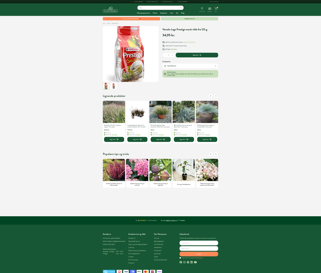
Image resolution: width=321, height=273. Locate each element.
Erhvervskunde (214, 1)
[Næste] (215, 96)
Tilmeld (199, 254)
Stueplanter (163, 13)
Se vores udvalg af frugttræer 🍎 (131, 19)
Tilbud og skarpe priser (143, 13)
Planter (155, 13)
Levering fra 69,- (167, 1)
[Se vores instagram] (184, 262)
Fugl (108, 23)
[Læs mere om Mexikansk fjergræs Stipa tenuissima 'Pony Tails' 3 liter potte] (160, 112)
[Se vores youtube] (195, 262)
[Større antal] (172, 55)
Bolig (182, 13)
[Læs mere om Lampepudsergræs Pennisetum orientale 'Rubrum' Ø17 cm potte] (137, 112)
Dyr (177, 13)
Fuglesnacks (115, 23)
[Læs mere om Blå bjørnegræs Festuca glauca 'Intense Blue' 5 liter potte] (207, 112)
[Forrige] (210, 96)
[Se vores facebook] (181, 262)
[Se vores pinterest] (188, 262)
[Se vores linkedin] (191, 262)
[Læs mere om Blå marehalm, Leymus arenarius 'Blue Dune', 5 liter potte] (184, 112)
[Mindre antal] (165, 55)
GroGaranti (139, 1)
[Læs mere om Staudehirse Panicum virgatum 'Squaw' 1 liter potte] (114, 112)
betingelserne (199, 258)
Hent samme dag (152, 1)
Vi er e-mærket (182, 1)
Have (171, 13)
